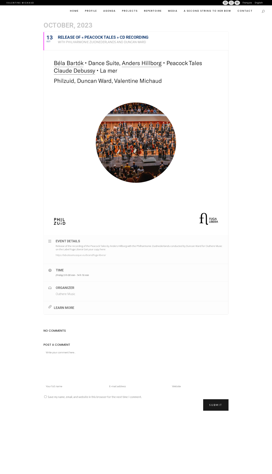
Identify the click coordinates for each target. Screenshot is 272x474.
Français (247, 2)
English (259, 2)
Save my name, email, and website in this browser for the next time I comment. (95, 396)
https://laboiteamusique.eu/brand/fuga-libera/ (81, 255)
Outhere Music (65, 294)
